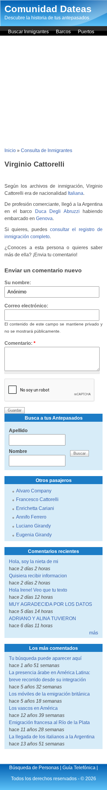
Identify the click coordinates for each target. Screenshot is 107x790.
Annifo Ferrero (31, 516)
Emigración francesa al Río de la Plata (49, 722)
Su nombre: (17, 282)
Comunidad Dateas (48, 9)
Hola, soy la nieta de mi (33, 561)
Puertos (86, 31)
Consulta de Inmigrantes (46, 150)
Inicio (10, 150)
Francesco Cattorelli (37, 499)
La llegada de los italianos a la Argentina (52, 736)
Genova (44, 218)
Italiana (75, 193)
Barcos (63, 31)
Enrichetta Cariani (35, 508)
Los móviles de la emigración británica (49, 693)
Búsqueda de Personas (34, 767)
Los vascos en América (33, 708)
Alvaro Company (33, 490)
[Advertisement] (53, 92)
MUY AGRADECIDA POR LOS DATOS (50, 604)
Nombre (18, 451)
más (93, 632)
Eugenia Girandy (34, 534)
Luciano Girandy (33, 525)
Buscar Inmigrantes (28, 31)
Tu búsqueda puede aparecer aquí (45, 658)
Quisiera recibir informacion (38, 575)
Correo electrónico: (26, 305)
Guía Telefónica (78, 767)
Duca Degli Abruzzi (57, 211)
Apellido (18, 430)
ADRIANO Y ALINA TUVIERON (42, 618)
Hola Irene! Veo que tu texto (38, 589)
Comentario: (19, 343)
